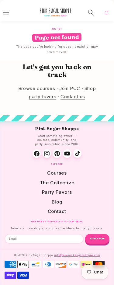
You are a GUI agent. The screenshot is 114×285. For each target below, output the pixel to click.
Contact (57, 211)
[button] (91, 12)
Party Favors (57, 192)
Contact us (72, 96)
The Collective (57, 183)
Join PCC (69, 88)
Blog (57, 202)
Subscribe (97, 238)
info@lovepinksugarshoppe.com (77, 255)
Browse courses (36, 88)
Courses (57, 173)
